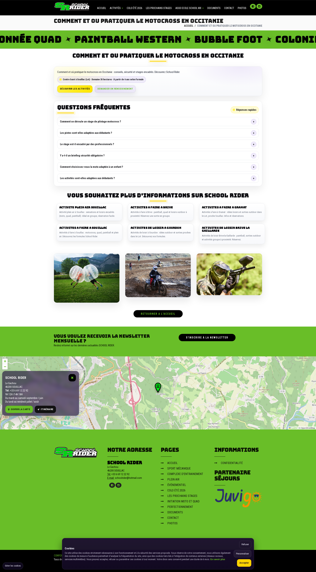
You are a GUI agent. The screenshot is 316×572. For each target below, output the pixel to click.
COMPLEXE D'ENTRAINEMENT (185, 474)
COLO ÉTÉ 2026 (134, 8)
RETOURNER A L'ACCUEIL (158, 313)
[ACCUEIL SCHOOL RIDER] (72, 6)
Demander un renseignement (115, 88)
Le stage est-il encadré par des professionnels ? (87, 144)
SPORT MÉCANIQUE (179, 468)
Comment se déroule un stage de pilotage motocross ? (90, 121)
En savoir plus (217, 559)
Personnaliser (242, 553)
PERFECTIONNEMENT (180, 507)
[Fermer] (72, 377)
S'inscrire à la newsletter (207, 337)
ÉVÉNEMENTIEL (176, 485)
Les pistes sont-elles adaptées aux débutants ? (86, 132)
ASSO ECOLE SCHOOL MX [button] (188, 8)
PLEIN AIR (173, 479)
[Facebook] (253, 6)
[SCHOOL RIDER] (76, 451)
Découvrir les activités (75, 88)
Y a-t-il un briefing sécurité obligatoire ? (82, 155)
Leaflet (294, 427)
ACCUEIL (101, 8)
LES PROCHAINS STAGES (159, 8)
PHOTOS (242, 8)
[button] (158, 388)
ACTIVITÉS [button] (115, 8)
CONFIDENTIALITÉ (232, 463)
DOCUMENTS (214, 8)
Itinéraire (47, 409)
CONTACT (229, 8)
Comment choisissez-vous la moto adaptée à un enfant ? (91, 166)
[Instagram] (259, 6)
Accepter (244, 562)
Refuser (245, 544)
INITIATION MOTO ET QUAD (183, 501)
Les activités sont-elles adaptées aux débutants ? (87, 178)
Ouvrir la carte (20, 409)
